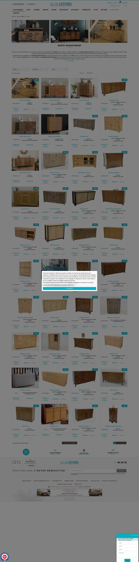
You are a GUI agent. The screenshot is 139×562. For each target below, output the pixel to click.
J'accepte (69, 288)
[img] (137, 535)
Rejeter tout (71, 285)
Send (127, 560)
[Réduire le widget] (135, 535)
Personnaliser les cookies (60, 285)
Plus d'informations (48, 285)
